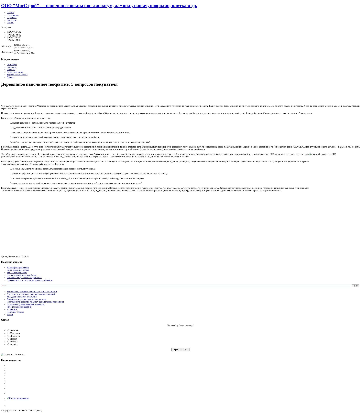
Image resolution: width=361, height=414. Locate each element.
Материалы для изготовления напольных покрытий (32, 291)
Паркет (13, 339)
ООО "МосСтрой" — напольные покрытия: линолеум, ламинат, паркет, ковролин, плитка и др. (99, 5)
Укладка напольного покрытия (22, 296)
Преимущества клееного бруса (21, 275)
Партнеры (11, 17)
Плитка (13, 341)
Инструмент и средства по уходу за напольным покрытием (35, 302)
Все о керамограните (17, 272)
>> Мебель (12, 309)
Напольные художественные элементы (25, 304)
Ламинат (11, 69)
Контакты (11, 20)
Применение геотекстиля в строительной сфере (30, 280)
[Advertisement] (52, 96)
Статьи (10, 22)
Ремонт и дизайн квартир (19, 307)
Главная (10, 12)
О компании (13, 15)
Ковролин (11, 67)
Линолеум (12, 64)
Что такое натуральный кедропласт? (24, 277)
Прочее (10, 77)
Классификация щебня (18, 267)
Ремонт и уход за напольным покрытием (26, 299)
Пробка (13, 344)
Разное (10, 314)
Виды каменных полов (18, 270)
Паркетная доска (15, 72)
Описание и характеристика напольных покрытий (31, 294)
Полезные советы (15, 312)
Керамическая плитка (17, 74)
